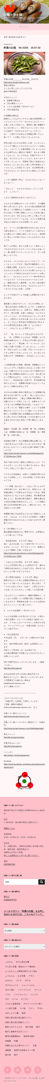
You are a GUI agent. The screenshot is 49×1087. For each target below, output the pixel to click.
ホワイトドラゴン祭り (32, 1004)
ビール (15, 999)
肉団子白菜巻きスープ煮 (24, 1050)
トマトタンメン (20, 994)
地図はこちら (9, 828)
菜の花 (8, 1055)
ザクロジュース (11, 985)
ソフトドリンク (24, 990)
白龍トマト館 (13, 14)
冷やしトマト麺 (11, 1013)
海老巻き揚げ (29, 1036)
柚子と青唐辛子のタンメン (16, 1032)
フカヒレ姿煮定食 (12, 1004)
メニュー (25, 27)
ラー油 (22, 1008)
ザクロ (28, 980)
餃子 (16, 1055)
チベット (38, 990)
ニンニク (34, 994)
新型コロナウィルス (13, 1027)
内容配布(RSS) (10, 900)
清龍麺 (8, 1041)
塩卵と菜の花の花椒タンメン (17, 1022)
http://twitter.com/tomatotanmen (17, 755)
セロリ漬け (10, 990)
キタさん (9, 980)
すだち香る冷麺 (22, 962)
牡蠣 (16, 1041)
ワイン (31, 1008)
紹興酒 (8, 1050)
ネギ (7, 999)
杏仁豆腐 (29, 1027)
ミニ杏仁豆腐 (10, 1008)
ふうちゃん (10, 976)
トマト (8, 994)
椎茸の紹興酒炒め (12, 1036)
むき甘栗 (21, 976)
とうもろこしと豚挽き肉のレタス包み (21, 971)
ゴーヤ (19, 980)
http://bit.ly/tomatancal (13, 668)
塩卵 (23, 1013)
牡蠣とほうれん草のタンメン (17, 1045)
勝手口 (6, 897)
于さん (40, 1008)
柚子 (38, 1027)
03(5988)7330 (9, 864)
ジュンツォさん (28, 985)
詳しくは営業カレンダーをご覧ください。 (22, 855)
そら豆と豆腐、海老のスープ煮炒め (20, 967)
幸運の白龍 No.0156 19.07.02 (22, 47)
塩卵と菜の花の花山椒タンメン (18, 1018)
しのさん (9, 962)
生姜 (35, 1045)
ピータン (25, 999)
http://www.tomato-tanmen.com (16, 82)
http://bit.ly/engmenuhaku (14, 737)
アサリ (31, 976)
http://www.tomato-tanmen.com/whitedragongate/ (24, 728)
